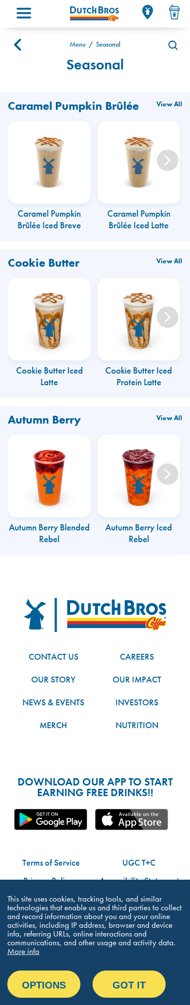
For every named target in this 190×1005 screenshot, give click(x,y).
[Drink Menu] (174, 12)
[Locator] (147, 12)
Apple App (131, 819)
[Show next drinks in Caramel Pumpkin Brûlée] (167, 160)
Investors (136, 702)
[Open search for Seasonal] (172, 44)
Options (44, 985)
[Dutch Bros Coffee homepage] (94, 14)
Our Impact (137, 679)
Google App (50, 819)
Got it (129, 985)
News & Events (53, 702)
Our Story (53, 679)
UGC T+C (138, 862)
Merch (53, 725)
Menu (78, 44)
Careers (137, 656)
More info (23, 951)
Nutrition (136, 725)
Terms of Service (51, 862)
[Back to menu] (17, 44)
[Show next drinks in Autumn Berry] (167, 474)
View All (169, 104)
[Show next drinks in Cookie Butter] (167, 317)
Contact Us (53, 656)
